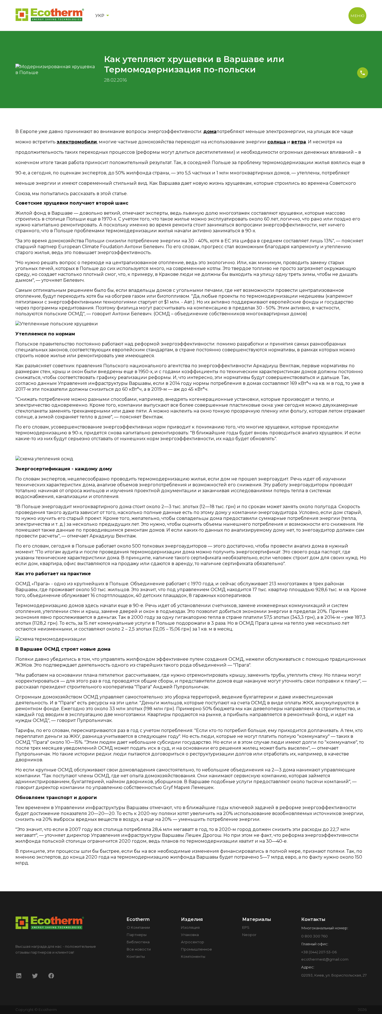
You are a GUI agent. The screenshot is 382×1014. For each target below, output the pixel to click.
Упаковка (190, 934)
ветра (298, 141)
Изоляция (190, 927)
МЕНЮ (357, 15)
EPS (245, 927)
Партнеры (137, 934)
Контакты (136, 956)
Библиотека (138, 942)
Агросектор (192, 942)
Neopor (249, 934)
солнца (276, 141)
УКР (99, 15)
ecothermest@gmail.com (324, 959)
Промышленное (196, 949)
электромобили (77, 141)
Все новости (139, 949)
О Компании (138, 927)
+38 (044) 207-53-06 (319, 952)
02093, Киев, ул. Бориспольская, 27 (334, 975)
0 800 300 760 (314, 936)
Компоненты (193, 956)
